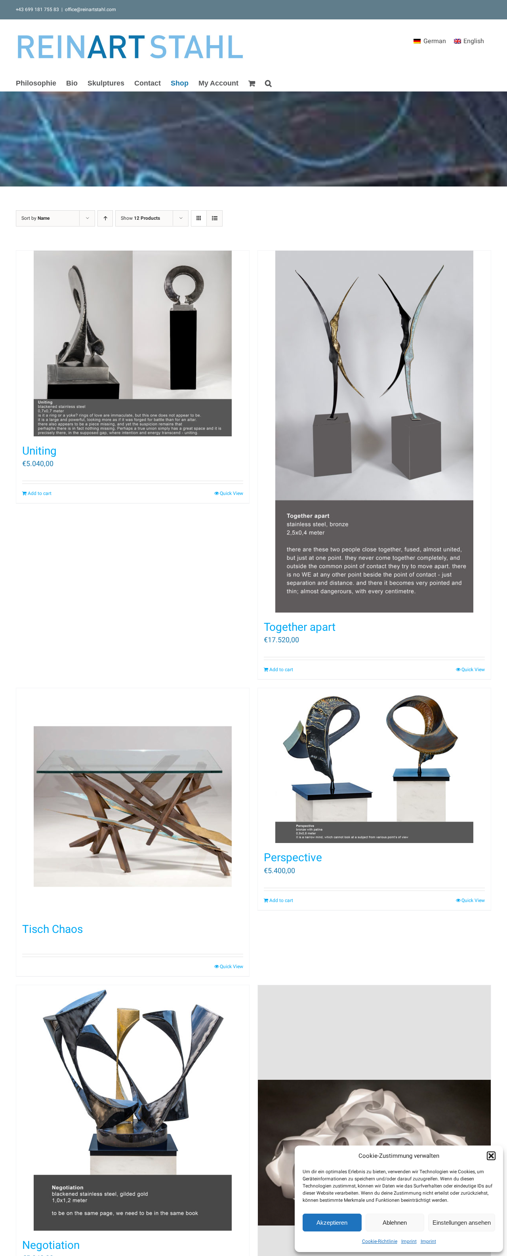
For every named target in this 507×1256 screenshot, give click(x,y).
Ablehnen (395, 1222)
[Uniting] (132, 343)
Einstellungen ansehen (462, 1222)
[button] (491, 1156)
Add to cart (39, 493)
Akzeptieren (331, 1222)
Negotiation (51, 1245)
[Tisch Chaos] (132, 801)
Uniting (39, 451)
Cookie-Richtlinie (379, 1241)
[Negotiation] (132, 1108)
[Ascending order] (105, 218)
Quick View (231, 493)
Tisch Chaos (52, 929)
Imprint (409, 1241)
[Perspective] (374, 765)
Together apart (299, 627)
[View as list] (214, 218)
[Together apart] (374, 432)
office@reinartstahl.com (90, 9)
